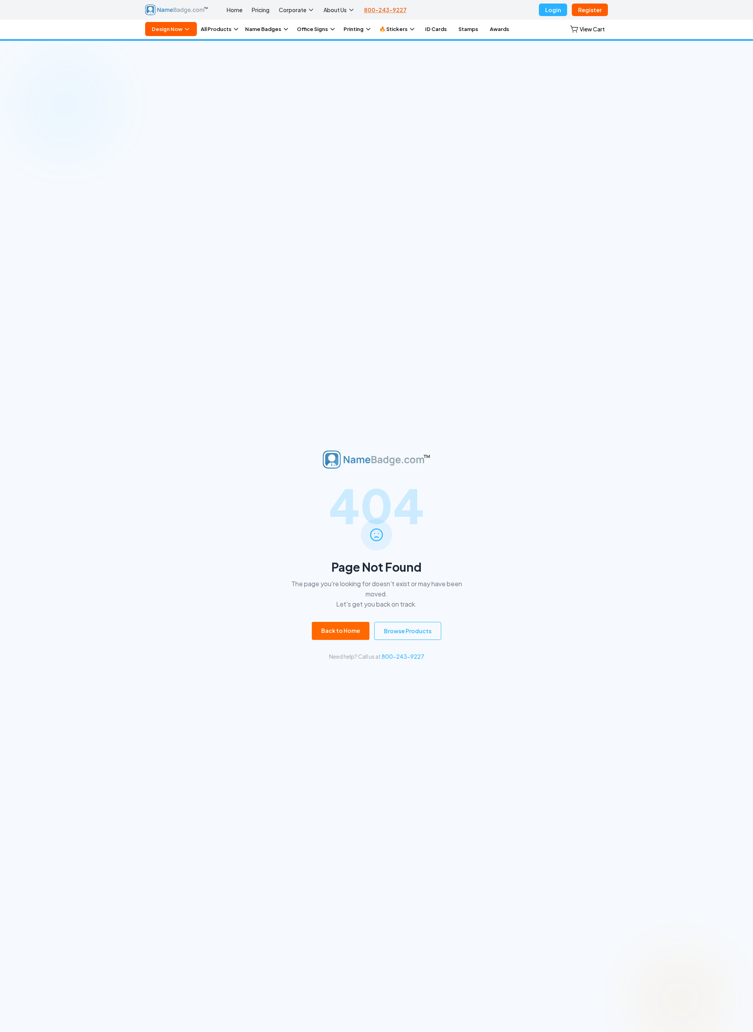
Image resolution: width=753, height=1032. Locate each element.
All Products (216, 29)
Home (234, 9)
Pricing (260, 9)
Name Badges (263, 29)
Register (590, 9)
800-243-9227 (385, 9)
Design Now (167, 29)
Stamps (468, 29)
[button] (587, 29)
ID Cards (436, 29)
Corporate (292, 9)
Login (553, 9)
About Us (335, 9)
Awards (499, 29)
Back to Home (340, 630)
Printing (354, 29)
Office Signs (312, 29)
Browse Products (407, 630)
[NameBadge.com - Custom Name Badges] (176, 10)
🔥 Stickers (393, 29)
